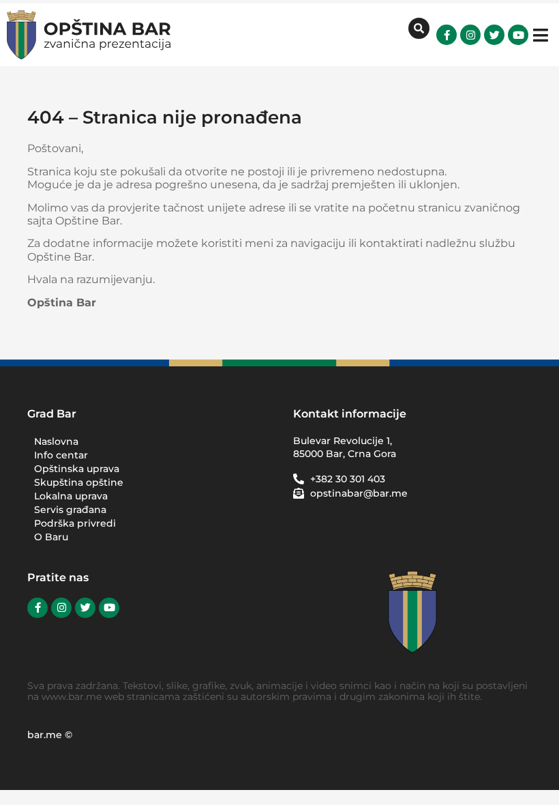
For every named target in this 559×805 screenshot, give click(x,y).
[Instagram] (470, 35)
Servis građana (70, 509)
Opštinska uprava (76, 469)
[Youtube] (518, 35)
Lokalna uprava (71, 496)
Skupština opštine (78, 482)
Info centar (61, 455)
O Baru (51, 537)
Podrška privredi (75, 523)
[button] (540, 35)
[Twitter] (494, 35)
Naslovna (56, 441)
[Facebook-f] (446, 35)
